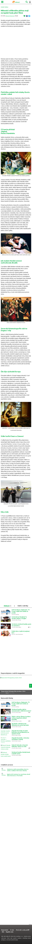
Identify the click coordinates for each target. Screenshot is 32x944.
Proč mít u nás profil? (22, 930)
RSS (3, 932)
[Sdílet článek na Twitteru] (29, 16)
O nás (12, 930)
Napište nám (9, 932)
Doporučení (4, 930)
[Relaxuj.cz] (16, 2)
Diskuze (6, 606)
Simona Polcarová (10, 15)
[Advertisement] (16, 43)
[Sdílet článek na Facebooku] (27, 16)
